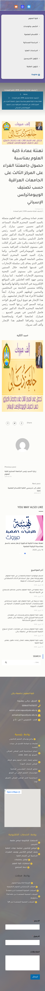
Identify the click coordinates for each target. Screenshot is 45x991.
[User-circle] (22, 6)
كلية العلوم (33, 19)
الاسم (36, 921)
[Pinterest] (8, 423)
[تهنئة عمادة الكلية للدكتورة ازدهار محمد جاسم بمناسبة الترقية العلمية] (24, 528)
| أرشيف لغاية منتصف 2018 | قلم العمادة (25, 98)
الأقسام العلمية (31, 35)
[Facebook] (28, 6)
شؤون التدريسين (31, 59)
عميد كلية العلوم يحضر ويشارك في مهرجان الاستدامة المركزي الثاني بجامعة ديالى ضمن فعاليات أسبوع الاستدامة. (25, 618)
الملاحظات (35, 952)
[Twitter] (14, 423)
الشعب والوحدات (30, 27)
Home (25, 94)
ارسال (35, 977)
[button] (25, 553)
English (34, 75)
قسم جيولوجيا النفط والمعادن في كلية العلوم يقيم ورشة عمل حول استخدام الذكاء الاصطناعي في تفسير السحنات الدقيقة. (23, 578)
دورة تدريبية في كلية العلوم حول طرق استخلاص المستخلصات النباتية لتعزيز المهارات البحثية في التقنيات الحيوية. (23, 604)
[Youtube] (16, 6)
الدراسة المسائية (30, 43)
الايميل (36, 937)
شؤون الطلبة (32, 67)
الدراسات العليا (31, 51)
